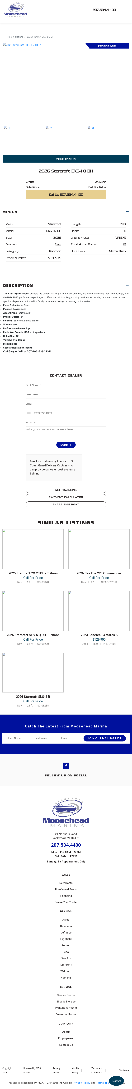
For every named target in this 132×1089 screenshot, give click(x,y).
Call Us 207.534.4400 (66, 194)
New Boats (66, 883)
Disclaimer (124, 1070)
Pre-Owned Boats (66, 889)
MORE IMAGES (66, 159)
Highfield (66, 939)
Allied (65, 919)
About (66, 1031)
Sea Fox (66, 958)
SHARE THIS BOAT (66, 504)
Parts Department (66, 1008)
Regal (66, 951)
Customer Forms (66, 1014)
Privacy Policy (81, 1082)
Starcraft (66, 964)
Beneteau (66, 926)
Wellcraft (66, 971)
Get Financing (66, 490)
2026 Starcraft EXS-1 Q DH (40, 36)
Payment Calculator (66, 497)
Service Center (66, 995)
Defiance (66, 932)
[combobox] (29, 413)
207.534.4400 (104, 9)
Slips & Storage (66, 1001)
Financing (66, 895)
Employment (66, 1038)
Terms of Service (106, 1082)
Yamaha (66, 977)
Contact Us (66, 1044)
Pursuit (66, 945)
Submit (66, 444)
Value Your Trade (66, 902)
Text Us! (116, 1080)
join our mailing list (105, 738)
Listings (19, 36)
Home (9, 36)
